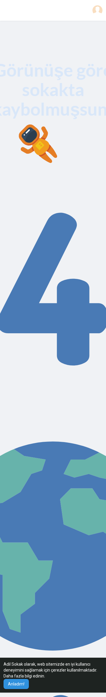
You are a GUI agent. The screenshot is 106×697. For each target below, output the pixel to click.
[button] (97, 10)
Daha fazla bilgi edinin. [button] (24, 676)
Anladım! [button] (16, 684)
